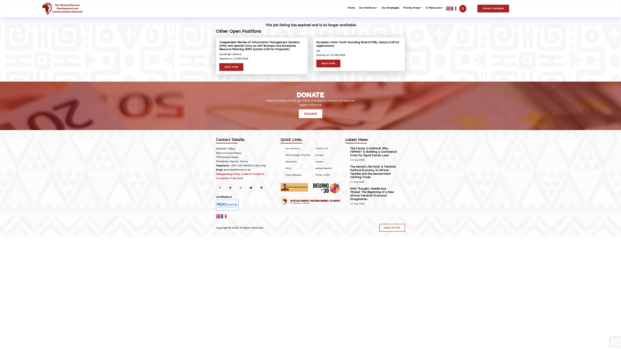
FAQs (288, 168)
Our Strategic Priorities (297, 155)
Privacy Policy (323, 175)
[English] (448, 8)
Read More (231, 67)
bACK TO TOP (392, 227)
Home (351, 7)
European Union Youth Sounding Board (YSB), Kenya (357, 44)
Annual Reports (323, 168)
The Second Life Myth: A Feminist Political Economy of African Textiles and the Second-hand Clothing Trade (373, 172)
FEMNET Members (493, 8)
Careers (319, 161)
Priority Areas (411, 7)
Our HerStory (367, 7)
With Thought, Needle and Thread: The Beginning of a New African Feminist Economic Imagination (372, 194)
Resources (291, 161)
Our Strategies (390, 7)
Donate (310, 114)
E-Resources (433, 7)
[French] (454, 8)
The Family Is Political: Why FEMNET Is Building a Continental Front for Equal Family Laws (373, 152)
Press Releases (293, 175)
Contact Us (321, 148)
